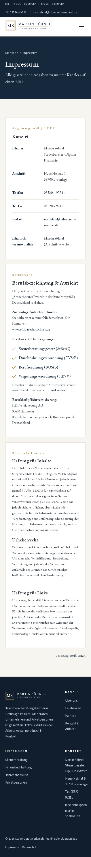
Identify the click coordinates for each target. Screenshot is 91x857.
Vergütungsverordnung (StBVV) (45, 376)
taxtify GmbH (78, 655)
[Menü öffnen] (82, 26)
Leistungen (73, 708)
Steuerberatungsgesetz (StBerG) (44, 348)
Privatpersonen (16, 782)
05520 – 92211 (54, 192)
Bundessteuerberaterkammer (47, 390)
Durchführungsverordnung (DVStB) (48, 357)
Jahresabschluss (16, 775)
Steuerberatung (16, 760)
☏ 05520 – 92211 (16, 12)
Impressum (12, 847)
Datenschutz (30, 847)
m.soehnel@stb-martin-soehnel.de (55, 12)
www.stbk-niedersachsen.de (31, 329)
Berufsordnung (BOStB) (38, 367)
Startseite (11, 53)
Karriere (70, 716)
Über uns (71, 700)
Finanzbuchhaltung (18, 767)
